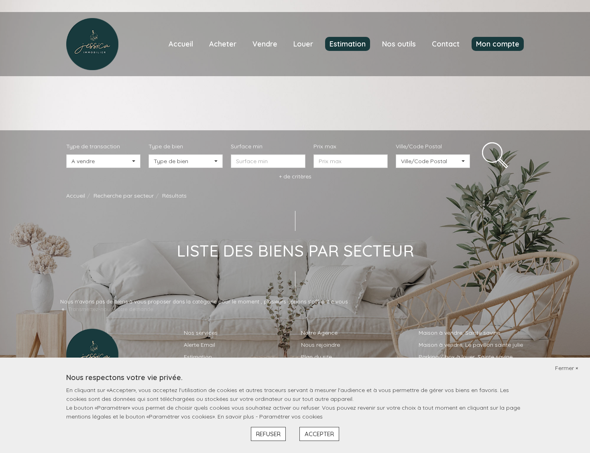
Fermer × (566, 368)
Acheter (222, 44)
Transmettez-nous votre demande (110, 309)
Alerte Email (199, 344)
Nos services (201, 332)
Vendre (264, 44)
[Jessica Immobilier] (92, 43)
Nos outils (399, 44)
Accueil (181, 44)
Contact (446, 44)
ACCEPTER (319, 434)
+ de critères (295, 176)
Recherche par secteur (124, 195)
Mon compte (497, 44)
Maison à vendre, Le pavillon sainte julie (471, 344)
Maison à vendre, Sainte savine (459, 332)
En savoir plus (237, 416)
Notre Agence (319, 332)
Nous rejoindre (320, 344)
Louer (303, 44)
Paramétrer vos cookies (291, 416)
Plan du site (316, 356)
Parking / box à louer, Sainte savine (466, 356)
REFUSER (268, 434)
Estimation (348, 44)
